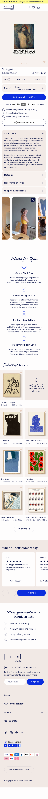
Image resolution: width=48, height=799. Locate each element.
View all (31, 592)
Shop (7, 695)
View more (24, 528)
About (7, 712)
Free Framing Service (14, 183)
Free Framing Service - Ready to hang (21, 109)
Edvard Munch (9, 73)
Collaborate (10, 720)
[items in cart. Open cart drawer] (38, 7)
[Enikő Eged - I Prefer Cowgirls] (11, 385)
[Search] (29, 7)
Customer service (13, 703)
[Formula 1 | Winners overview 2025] (36, 500)
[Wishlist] (33, 7)
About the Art (10, 133)
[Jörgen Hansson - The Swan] (11, 462)
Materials (8, 175)
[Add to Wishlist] (44, 62)
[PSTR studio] (8, 7)
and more (40, 104)
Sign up (35, 681)
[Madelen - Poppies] (36, 462)
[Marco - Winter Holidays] (11, 500)
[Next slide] (13, 593)
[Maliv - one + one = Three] (36, 423)
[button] (44, 7)
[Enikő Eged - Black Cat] (11, 423)
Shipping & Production (15, 190)
